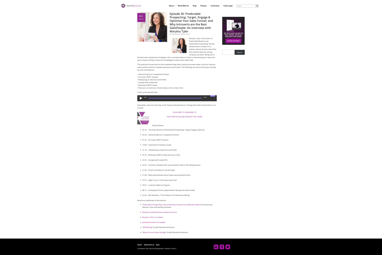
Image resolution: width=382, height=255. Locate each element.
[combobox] (246, 6)
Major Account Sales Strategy (154, 232)
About (171, 6)
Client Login (228, 6)
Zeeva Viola (175, 34)
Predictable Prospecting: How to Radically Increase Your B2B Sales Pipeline (172, 204)
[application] (177, 98)
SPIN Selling (147, 227)
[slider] (213, 97)
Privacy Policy (170, 248)
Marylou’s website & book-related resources (159, 212)
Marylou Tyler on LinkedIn (152, 217)
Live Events (215, 6)
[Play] (141, 98)
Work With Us (183, 6)
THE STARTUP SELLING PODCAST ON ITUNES (184, 116)
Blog (194, 6)
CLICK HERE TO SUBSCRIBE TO (184, 112)
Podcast (203, 6)
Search (239, 52)
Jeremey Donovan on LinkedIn (154, 222)
